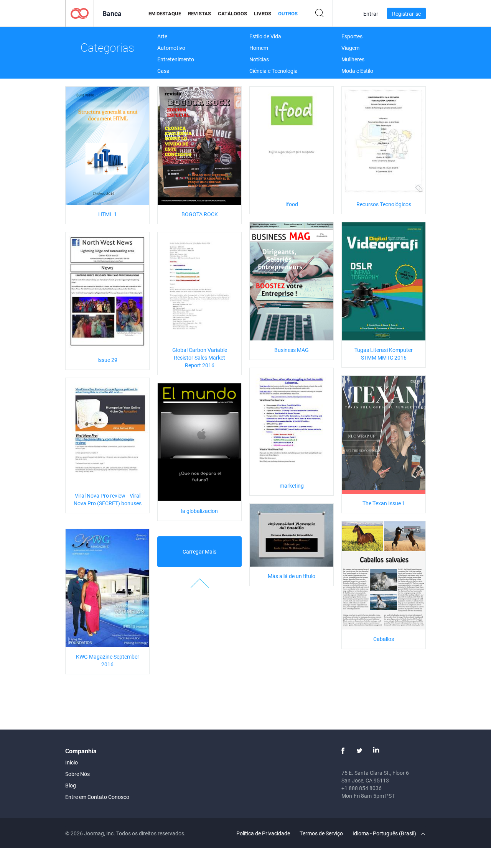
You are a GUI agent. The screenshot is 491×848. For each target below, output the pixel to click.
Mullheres (352, 59)
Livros (262, 13)
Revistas (199, 13)
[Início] (80, 12)
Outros (288, 13)
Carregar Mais (199, 551)
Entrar (370, 13)
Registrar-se (406, 13)
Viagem (350, 47)
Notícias (259, 59)
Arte (162, 36)
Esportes (351, 36)
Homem (258, 47)
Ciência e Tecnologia (273, 70)
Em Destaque (164, 13)
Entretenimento (175, 59)
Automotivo (171, 47)
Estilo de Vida (265, 36)
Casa (163, 70)
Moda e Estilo (357, 70)
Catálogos (232, 13)
